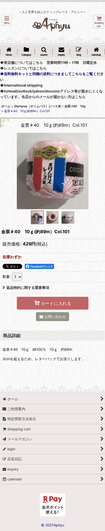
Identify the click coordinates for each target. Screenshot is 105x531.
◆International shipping (21, 85)
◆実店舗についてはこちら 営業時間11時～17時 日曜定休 (48, 62)
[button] (6, 20)
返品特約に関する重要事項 (27, 287)
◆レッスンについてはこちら (23, 68)
